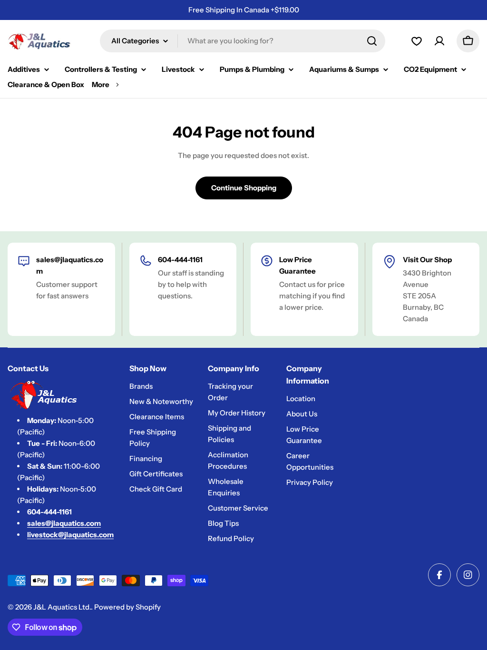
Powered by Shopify (127, 606)
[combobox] (242, 41)
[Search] (372, 41)
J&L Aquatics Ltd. (62, 606)
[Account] (416, 41)
